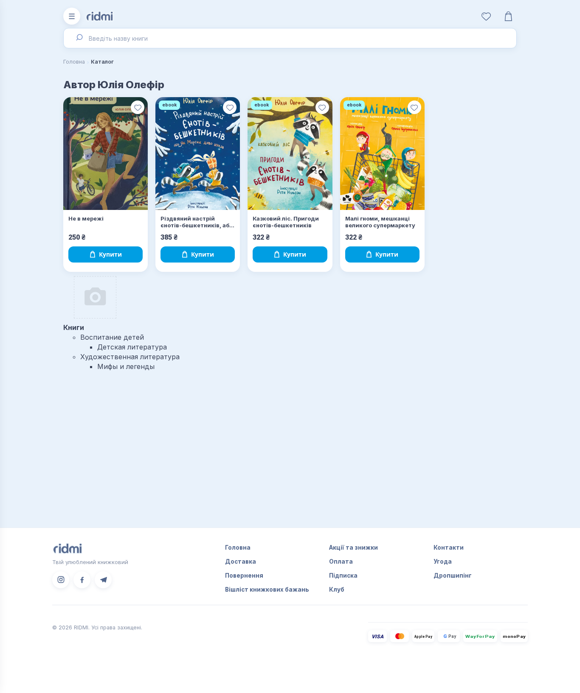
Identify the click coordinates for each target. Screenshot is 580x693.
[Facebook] (81, 579)
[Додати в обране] (137, 107)
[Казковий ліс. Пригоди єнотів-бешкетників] (290, 153)
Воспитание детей (112, 337)
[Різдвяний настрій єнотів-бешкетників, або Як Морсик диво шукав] (197, 153)
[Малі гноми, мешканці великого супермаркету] (382, 153)
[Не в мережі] (105, 153)
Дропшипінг (453, 575)
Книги (73, 327)
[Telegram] (103, 579)
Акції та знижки (353, 547)
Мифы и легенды (126, 366)
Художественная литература (130, 356)
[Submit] (79, 38)
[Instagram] (60, 579)
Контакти (449, 547)
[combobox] (290, 38)
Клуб (336, 589)
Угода (443, 561)
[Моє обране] (486, 16)
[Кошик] (508, 16)
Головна (74, 62)
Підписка (343, 575)
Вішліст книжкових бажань (267, 589)
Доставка (240, 561)
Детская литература (132, 347)
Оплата (341, 561)
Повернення (244, 575)
